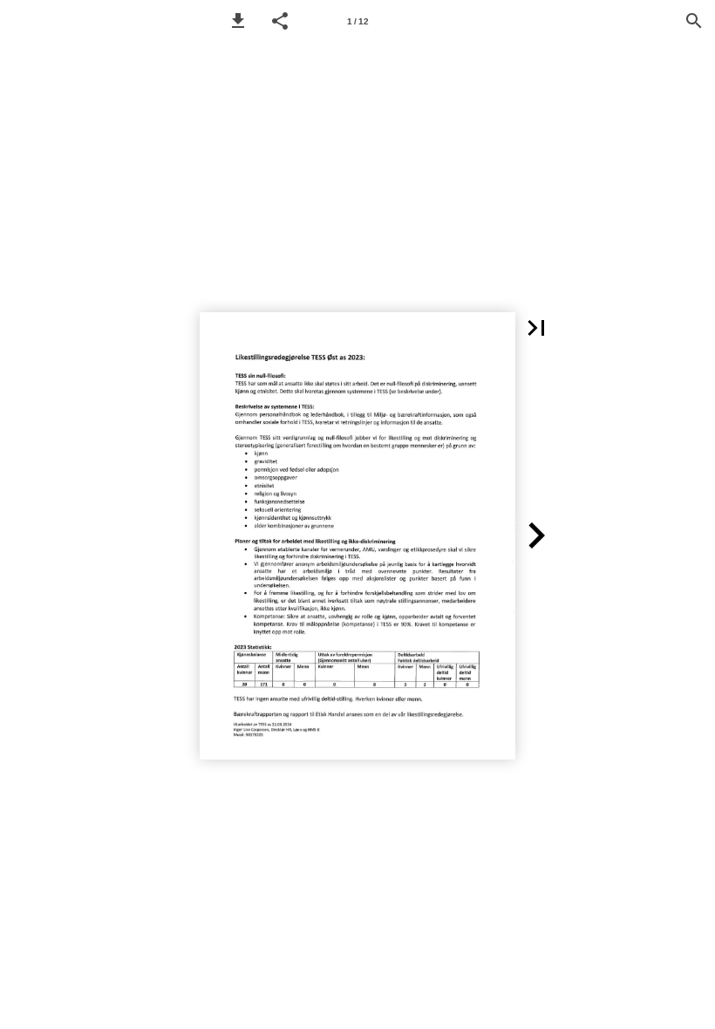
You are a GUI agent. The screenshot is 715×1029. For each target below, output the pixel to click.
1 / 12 (358, 21)
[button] (238, 21)
